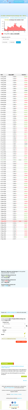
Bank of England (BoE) (9, 387)
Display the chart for (6, 37)
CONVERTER (21, 341)
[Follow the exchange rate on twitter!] (15, 402)
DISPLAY (18, 42)
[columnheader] (12, 75)
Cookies (19, 394)
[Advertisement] (14, 10)
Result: (2, 334)
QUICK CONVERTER (19, 1)
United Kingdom (14, 405)
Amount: (4, 330)
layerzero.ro (19, 398)
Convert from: (6, 322)
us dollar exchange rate (11, 312)
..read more (24, 376)
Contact (12, 394)
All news (25, 380)
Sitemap (15, 394)
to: (3, 326)
